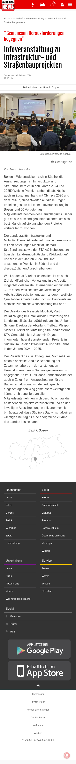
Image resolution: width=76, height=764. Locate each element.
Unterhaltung (13, 543)
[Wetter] (53, 4)
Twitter (13, 624)
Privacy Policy (38, 701)
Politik (9, 520)
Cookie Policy (38, 717)
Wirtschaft (18, 18)
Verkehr (46, 583)
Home (7, 18)
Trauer (45, 568)
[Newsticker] (33, 4)
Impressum (38, 694)
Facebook (15, 616)
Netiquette (38, 725)
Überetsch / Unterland (53, 535)
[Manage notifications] (67, 755)
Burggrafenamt (50, 505)
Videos (9, 591)
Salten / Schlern (50, 528)
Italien (9, 505)
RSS (12, 631)
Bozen (45, 497)
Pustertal (46, 520)
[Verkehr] (42, 4)
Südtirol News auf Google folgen (40, 87)
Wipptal (46, 551)
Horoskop (47, 591)
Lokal (9, 497)
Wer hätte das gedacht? (18, 599)
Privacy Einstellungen (38, 709)
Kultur (9, 576)
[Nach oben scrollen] (38, 685)
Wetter (45, 576)
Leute (9, 568)
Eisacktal (46, 512)
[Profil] (62, 4)
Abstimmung (12, 583)
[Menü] (72, 4)
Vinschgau (47, 543)
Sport (8, 535)
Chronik (10, 512)
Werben (38, 733)
